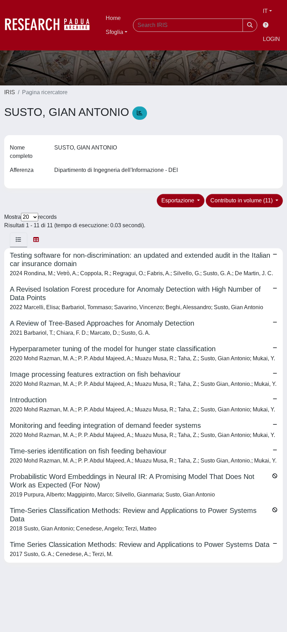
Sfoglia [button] (114, 32)
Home (113, 18)
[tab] (18, 239)
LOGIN (271, 39)
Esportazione (178, 200)
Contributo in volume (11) (242, 200)
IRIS (9, 92)
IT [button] (265, 11)
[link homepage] (50, 25)
